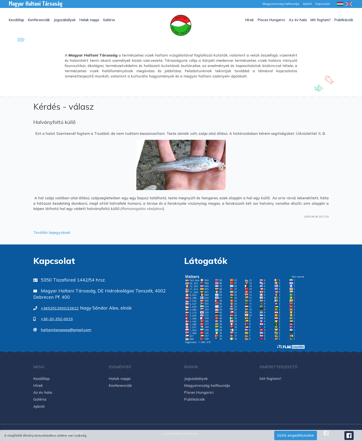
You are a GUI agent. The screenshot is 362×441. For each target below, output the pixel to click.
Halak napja (89, 20)
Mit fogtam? (320, 20)
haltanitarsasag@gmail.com (66, 329)
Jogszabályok (65, 20)
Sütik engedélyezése (295, 435)
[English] (349, 4)
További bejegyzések (51, 232)
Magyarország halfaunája (207, 385)
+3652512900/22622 (60, 308)
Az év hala (298, 20)
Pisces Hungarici (271, 20)
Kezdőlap (16, 20)
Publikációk (343, 20)
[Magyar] (340, 4)
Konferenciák (39, 20)
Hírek (249, 20)
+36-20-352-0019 (57, 318)
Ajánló (39, 406)
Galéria (109, 20)
